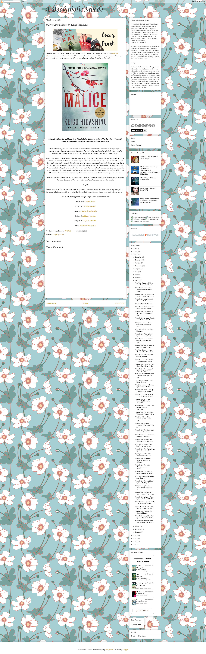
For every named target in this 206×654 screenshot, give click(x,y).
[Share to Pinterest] (85, 231)
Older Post (119, 303)
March (137, 526)
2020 (135, 249)
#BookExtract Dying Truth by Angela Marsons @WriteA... (144, 390)
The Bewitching (139, 575)
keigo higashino (58, 234)
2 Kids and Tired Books (88, 211)
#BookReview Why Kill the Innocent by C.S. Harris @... (144, 440)
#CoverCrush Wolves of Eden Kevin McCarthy (144, 381)
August (137, 269)
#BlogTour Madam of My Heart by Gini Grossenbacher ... (144, 386)
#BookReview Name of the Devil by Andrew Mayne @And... (143, 289)
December (138, 257)
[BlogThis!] (79, 231)
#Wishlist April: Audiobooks (143, 304)
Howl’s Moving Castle (140, 567)
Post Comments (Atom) (90, 310)
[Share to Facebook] (83, 231)
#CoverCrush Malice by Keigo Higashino (144, 330)
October (138, 263)
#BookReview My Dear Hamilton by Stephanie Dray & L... (144, 425)
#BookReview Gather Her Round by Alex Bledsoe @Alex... (143, 460)
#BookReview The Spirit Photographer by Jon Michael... (142, 467)
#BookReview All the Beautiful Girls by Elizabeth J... (144, 356)
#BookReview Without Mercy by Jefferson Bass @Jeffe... (144, 335)
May (136, 277)
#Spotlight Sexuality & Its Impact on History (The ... (144, 455)
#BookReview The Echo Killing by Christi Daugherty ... (144, 436)
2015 (135, 542)
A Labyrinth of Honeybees (140, 584)
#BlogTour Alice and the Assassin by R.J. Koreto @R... (143, 419)
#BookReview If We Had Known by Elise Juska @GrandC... (142, 401)
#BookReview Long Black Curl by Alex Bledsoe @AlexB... (144, 517)
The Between (140, 592)
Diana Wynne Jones (142, 569)
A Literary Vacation (89, 216)
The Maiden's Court (89, 206)
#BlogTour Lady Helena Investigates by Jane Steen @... (143, 487)
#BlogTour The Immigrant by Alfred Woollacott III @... (144, 395)
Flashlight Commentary (88, 225)
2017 (135, 536)
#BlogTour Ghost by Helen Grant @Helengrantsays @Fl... (143, 324)
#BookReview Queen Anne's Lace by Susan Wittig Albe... (144, 493)
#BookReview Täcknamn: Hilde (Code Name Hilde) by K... (144, 365)
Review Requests (136, 145)
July (136, 272)
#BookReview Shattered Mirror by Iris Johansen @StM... (144, 308)
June (136, 275)
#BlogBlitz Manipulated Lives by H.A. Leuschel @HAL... (144, 507)
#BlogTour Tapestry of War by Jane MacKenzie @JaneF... (144, 284)
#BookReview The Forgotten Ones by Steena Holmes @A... (143, 340)
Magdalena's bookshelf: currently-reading (142, 560)
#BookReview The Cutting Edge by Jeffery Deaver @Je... (145, 450)
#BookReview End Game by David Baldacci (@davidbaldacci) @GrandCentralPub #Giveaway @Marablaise (149, 170)
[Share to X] (81, 231)
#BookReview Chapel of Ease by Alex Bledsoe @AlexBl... (145, 503)
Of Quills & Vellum (89, 220)
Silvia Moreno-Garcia (142, 578)
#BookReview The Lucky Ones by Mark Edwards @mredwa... (144, 407)
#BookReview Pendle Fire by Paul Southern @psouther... (144, 521)
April (137, 280)
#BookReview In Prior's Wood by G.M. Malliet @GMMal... (144, 498)
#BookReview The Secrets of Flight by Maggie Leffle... (144, 370)
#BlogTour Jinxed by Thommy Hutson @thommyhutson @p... (144, 375)
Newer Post (51, 303)
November (138, 260)
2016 (135, 539)
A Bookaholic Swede (74, 10)
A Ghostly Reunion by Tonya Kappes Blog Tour (149, 157)
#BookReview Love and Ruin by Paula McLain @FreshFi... (145, 319)
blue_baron (109, 649)
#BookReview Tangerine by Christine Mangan (143, 512)
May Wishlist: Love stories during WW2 (148, 189)
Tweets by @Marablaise (138, 636)
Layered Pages (90, 201)
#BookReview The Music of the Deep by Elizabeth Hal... (144, 431)
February (138, 529)
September (138, 266)
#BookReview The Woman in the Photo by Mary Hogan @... (144, 313)
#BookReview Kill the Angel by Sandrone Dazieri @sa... (144, 346)
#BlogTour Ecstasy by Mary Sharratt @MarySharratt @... (144, 351)
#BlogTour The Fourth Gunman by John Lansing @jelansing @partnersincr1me (149, 200)
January (137, 532)
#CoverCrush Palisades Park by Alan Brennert (144, 477)
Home (85, 303)
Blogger (125, 649)
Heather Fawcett (141, 587)
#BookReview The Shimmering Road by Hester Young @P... (144, 295)
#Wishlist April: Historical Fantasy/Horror (148, 179)
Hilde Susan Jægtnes (142, 601)
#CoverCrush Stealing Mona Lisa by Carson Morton (143, 445)
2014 (135, 544)
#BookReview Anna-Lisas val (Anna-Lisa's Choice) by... (144, 300)
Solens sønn (140, 600)
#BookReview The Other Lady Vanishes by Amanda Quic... (144, 413)
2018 (135, 254)
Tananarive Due (141, 593)
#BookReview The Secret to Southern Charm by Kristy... (144, 472)
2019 (135, 251)
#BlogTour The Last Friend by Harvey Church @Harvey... (144, 360)
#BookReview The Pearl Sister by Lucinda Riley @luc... (144, 482)
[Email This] (77, 231)
